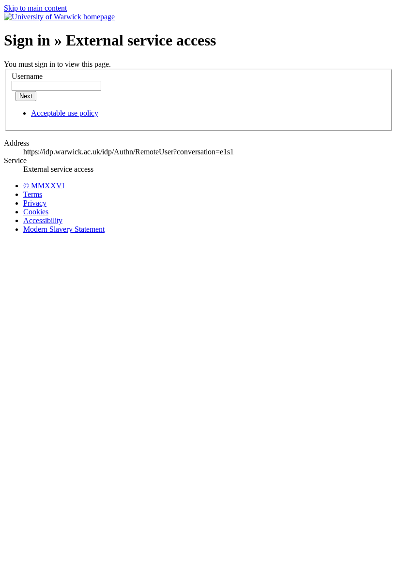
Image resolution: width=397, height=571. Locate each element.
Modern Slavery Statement (64, 229)
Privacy (34, 203)
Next (25, 96)
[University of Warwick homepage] (59, 17)
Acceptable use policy (64, 113)
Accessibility (42, 220)
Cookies (35, 212)
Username (27, 76)
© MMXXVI (43, 185)
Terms (32, 194)
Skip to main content (35, 8)
